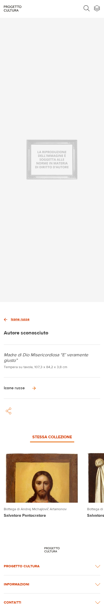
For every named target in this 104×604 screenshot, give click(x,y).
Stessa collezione (52, 437)
